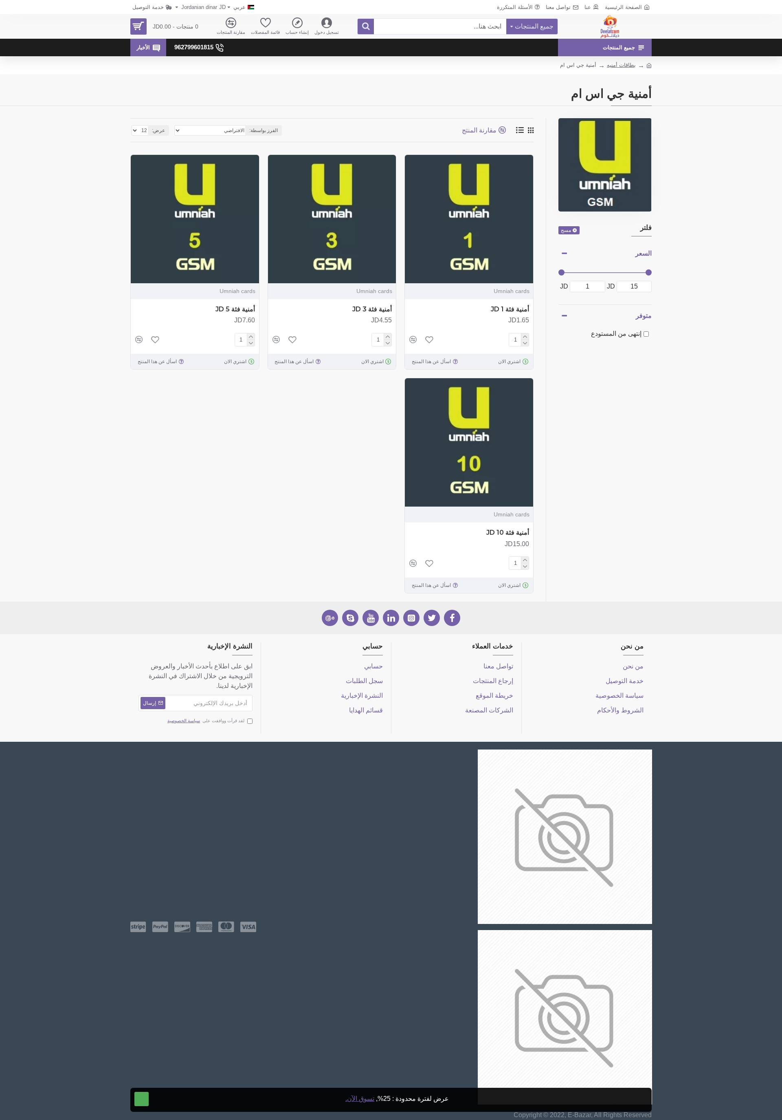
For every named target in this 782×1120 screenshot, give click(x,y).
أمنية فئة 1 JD (510, 309)
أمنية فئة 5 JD (235, 309)
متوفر (644, 316)
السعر (643, 253)
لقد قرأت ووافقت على (205, 720)
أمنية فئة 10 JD (507, 532)
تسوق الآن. (359, 1098)
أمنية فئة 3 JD (372, 309)
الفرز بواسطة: (263, 130)
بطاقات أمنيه (621, 65)
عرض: (158, 130)
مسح (566, 230)
